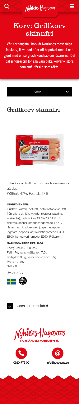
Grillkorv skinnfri (46, 29)
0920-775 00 (21, 362)
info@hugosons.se (58, 362)
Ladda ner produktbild (32, 306)
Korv (21, 26)
